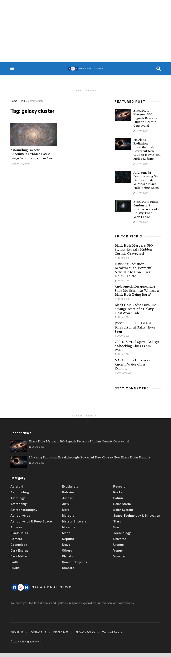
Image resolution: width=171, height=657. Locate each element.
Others (67, 550)
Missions (68, 527)
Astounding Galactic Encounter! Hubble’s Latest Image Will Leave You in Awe (31, 154)
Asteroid (16, 486)
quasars (68, 568)
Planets (67, 556)
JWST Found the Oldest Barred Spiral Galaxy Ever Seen (135, 327)
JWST (66, 504)
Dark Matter (19, 556)
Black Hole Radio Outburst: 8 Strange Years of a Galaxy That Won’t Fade (146, 209)
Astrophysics (20, 515)
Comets (16, 539)
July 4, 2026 (141, 222)
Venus (118, 550)
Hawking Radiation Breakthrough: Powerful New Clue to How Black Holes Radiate (146, 149)
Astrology (17, 498)
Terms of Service (112, 632)
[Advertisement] (85, 31)
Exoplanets (70, 486)
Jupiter (67, 498)
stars (117, 521)
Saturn (118, 498)
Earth (14, 562)
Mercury (68, 515)
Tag (23, 101)
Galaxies (68, 492)
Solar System (123, 510)
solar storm (122, 504)
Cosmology (18, 545)
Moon (66, 533)
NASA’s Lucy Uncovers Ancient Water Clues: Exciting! (132, 364)
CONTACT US (38, 632)
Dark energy (19, 550)
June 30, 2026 (124, 373)
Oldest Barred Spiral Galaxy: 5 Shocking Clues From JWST (137, 346)
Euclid (15, 568)
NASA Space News (30, 641)
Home (13, 101)
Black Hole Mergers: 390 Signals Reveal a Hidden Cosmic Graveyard (145, 118)
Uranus (118, 545)
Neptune (68, 539)
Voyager (119, 556)
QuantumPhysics (74, 562)
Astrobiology (19, 492)
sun (116, 527)
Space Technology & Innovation (136, 515)
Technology (122, 533)
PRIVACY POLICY (85, 632)
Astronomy (18, 504)
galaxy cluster (36, 101)
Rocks (117, 492)
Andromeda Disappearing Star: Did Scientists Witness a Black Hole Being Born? (147, 180)
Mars (65, 510)
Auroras (16, 527)
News (66, 545)
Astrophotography (23, 510)
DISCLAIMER (61, 632)
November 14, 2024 (19, 164)
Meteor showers (74, 521)
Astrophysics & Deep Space (31, 521)
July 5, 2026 (141, 131)
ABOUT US (16, 632)
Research (120, 486)
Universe (119, 539)
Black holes (19, 533)
